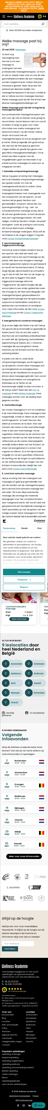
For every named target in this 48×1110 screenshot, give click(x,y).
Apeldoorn (16, 673)
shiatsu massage (27, 393)
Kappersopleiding (10, 1057)
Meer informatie (19, 619)
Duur (8, 612)
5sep (6, 773)
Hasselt (37, 683)
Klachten (6, 1031)
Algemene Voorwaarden (19, 1096)
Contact (6, 1044)
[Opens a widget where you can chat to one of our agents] (38, 1105)
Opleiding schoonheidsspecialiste (18, 1067)
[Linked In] (30, 1105)
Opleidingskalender (11, 1080)
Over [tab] (39, 528)
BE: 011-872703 (11, 981)
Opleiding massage (11, 1054)
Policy (4, 1028)
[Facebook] (18, 1105)
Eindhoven (39, 673)
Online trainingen (10, 1074)
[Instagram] (24, 1105)
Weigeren (24, 587)
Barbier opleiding (10, 1070)
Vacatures (7, 1038)
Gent (13, 683)
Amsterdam (16, 663)
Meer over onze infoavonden (24, 856)
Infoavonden (8, 1014)
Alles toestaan (24, 572)
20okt (6, 844)
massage (6, 393)
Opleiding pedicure (11, 1064)
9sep (6, 797)
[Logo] (24, 17)
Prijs (8, 615)
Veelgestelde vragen (12, 1041)
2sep (6, 762)
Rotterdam (39, 692)
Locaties (6, 1021)
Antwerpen (39, 663)
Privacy (36, 1096)
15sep (6, 809)
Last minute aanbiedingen (14, 1084)
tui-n (35, 389)
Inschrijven (10, 948)
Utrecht (14, 702)
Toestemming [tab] (9, 528)
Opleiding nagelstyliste (13, 1060)
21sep (6, 821)
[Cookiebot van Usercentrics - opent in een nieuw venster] (34, 521)
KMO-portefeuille (10, 1024)
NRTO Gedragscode (24, 1100)
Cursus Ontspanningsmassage (22, 238)
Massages (21, 49)
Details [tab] (24, 528)
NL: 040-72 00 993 (13, 984)
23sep (6, 833)
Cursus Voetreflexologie (25, 468)
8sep (6, 785)
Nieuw (5, 1077)
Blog (4, 1018)
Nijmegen (15, 692)
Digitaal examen (9, 1034)
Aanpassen (23, 579)
